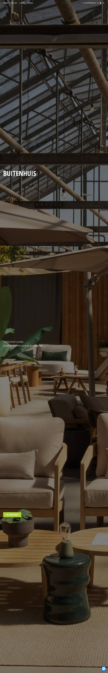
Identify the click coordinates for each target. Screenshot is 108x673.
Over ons (14, 3)
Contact (30, 3)
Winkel (5, 3)
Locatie (22, 3)
